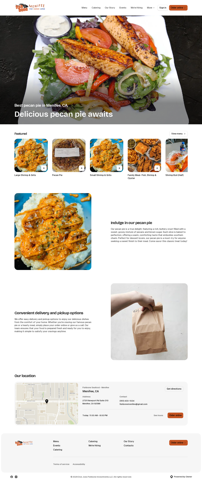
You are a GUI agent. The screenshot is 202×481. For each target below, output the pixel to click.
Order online (175, 415)
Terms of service (61, 464)
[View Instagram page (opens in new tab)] (16, 477)
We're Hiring (137, 7)
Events (122, 7)
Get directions (174, 388)
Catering (96, 7)
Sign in (162, 7)
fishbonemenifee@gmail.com (133, 404)
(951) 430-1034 (127, 401)
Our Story (110, 7)
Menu (84, 7)
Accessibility (79, 464)
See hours (158, 415)
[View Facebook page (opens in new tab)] (11, 477)
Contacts (129, 445)
